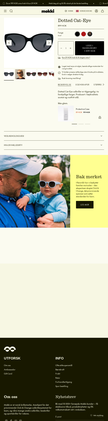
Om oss (7, 365)
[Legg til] (100, 117)
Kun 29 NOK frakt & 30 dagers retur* (76, 57)
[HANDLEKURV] (102, 11)
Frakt (57, 373)
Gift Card (8, 373)
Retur (57, 377)
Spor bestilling (61, 386)
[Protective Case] (66, 114)
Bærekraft (59, 369)
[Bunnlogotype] (10, 349)
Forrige (9, 42)
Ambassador (9, 369)
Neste (49, 42)
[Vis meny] (5, 11)
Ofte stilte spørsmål (63, 365)
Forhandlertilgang (63, 381)
